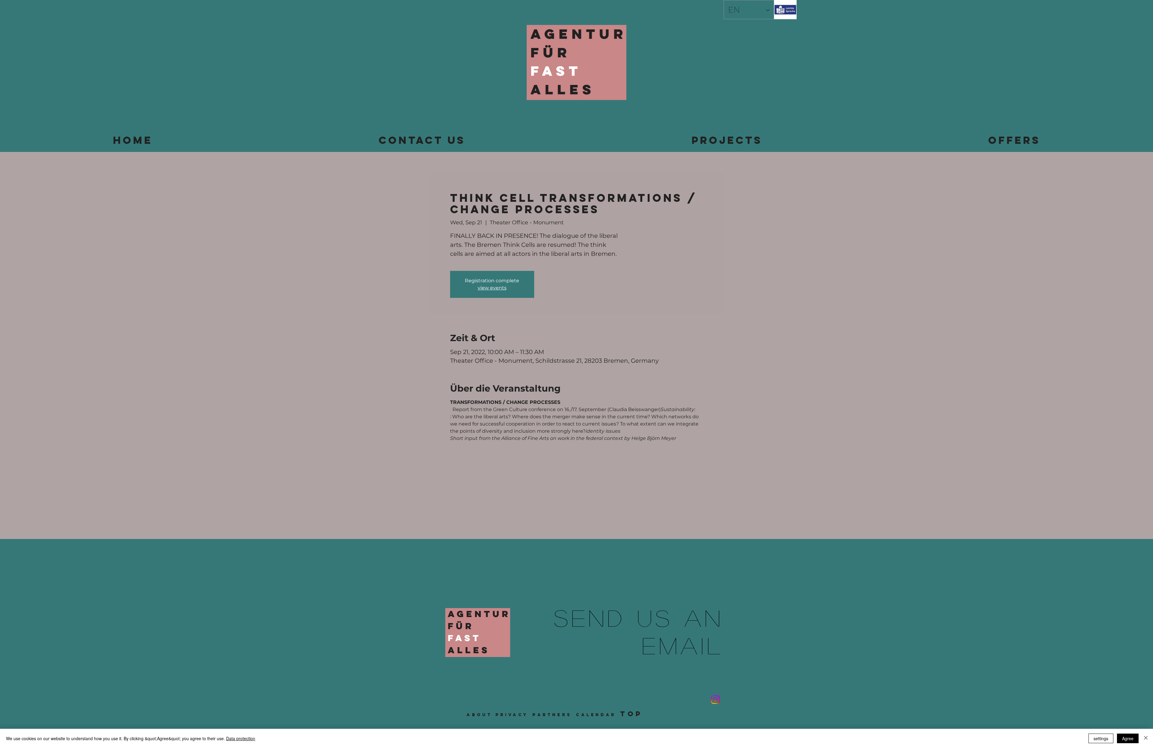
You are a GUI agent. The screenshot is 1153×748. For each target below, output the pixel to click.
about (479, 714)
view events (492, 288)
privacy (511, 714)
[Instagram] (715, 699)
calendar (596, 714)
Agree (1127, 738)
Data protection (240, 738)
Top (631, 714)
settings (1101, 738)
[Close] (1145, 738)
